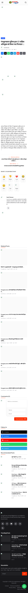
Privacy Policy (12, 587)
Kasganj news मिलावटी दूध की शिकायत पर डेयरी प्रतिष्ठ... (12, 339)
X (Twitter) (6, 432)
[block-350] (11, 76)
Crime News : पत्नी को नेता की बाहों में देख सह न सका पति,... (19, 545)
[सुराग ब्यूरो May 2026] (5, 459)
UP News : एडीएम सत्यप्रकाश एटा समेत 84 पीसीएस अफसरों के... (19, 484)
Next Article (13, 163)
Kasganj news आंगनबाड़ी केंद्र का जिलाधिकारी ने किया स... (13, 290)
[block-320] (14, 227)
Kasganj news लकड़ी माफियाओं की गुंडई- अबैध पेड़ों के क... (13, 364)
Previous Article (15, 157)
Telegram (6, 448)
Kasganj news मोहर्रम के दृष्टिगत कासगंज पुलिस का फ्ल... (14, 388)
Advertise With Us (21, 587)
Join (25, 573)
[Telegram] (20, 524)
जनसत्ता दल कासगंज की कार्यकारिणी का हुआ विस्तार (14, 165)
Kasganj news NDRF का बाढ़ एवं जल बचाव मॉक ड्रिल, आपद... (13, 315)
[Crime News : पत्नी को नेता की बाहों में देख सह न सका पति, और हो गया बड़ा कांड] (5, 547)
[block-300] (14, 108)
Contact (7, 586)
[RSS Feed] (8, 208)
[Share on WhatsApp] (8, 53)
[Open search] (25, 2)
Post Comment (19, 419)
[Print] (21, 53)
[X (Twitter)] (2, 524)
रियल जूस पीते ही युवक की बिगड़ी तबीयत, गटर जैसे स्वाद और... (19, 466)
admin (13, 458)
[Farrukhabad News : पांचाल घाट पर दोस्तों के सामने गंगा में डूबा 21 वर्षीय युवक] (5, 494)
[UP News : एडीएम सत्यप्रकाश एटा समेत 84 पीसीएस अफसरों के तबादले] (5, 485)
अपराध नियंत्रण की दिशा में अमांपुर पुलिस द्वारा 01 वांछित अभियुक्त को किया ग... (14, 159)
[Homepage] (14, 2)
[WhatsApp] (15, 524)
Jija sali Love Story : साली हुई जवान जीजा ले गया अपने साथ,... (19, 554)
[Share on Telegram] (14, 53)
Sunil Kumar (10, 197)
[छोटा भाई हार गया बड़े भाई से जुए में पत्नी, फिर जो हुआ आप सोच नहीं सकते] (5, 538)
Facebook (6, 436)
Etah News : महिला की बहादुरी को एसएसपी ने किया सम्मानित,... (19, 475)
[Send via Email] (18, 53)
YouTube (6, 440)
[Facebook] (7, 524)
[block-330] (14, 7)
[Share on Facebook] (2, 53)
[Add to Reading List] (24, 53)
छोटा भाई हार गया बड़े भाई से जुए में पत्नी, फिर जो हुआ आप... (19, 536)
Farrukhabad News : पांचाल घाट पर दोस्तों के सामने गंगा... (19, 493)
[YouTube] (11, 524)
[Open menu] (2, 2)
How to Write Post (21, 589)
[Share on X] (5, 53)
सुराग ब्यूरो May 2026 (16, 456)
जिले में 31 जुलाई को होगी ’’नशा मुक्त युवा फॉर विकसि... (12, 267)
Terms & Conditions (15, 586)
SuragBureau (3, 269)
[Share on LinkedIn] (11, 53)
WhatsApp (6, 444)
